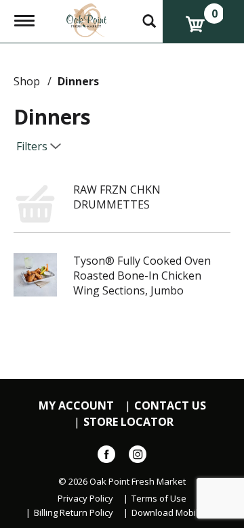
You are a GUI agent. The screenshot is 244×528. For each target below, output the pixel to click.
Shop (27, 81)
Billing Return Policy (73, 513)
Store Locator (128, 422)
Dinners (78, 81)
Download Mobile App (176, 513)
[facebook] (106, 456)
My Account (76, 405)
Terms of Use (158, 498)
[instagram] (137, 456)
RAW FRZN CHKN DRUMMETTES (117, 197)
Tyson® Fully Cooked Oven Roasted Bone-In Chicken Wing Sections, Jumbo (142, 275)
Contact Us (170, 405)
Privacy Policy (85, 498)
